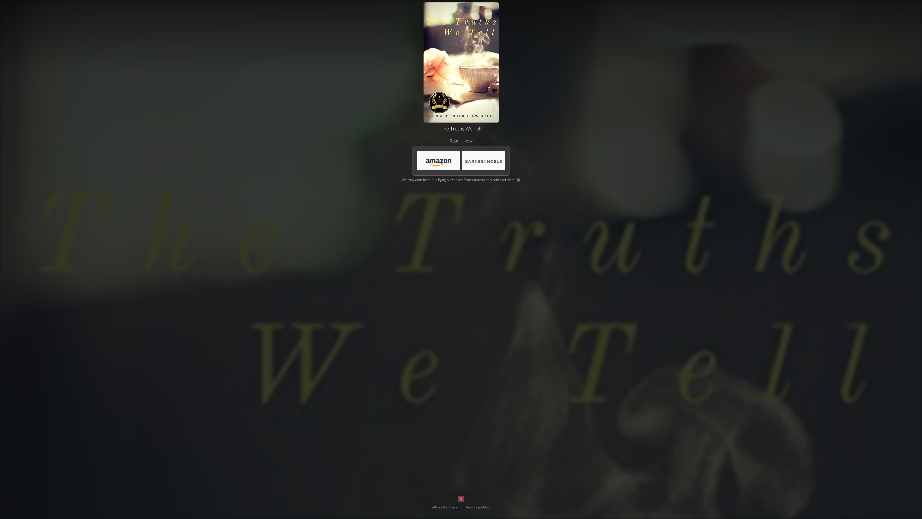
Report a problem (478, 507)
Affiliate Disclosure (445, 507)
